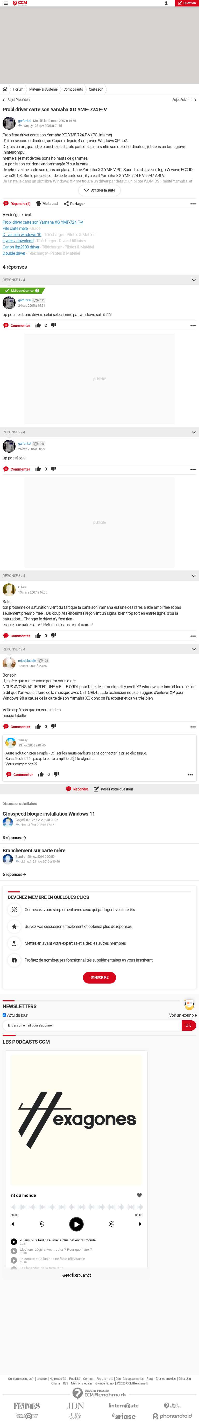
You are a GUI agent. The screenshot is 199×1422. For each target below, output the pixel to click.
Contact (88, 1379)
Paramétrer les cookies (160, 1379)
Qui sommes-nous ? (21, 1379)
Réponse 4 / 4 (14, 649)
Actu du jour (16, 1015)
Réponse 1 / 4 (14, 280)
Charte (55, 1383)
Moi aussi (50, 204)
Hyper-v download (18, 240)
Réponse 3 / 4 (14, 576)
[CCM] (20, 3)
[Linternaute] (124, 1405)
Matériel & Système (43, 89)
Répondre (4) (20, 204)
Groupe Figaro (104, 1383)
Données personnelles (130, 1379)
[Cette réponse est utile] (38, 325)
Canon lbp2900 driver (21, 247)
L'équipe (41, 1379)
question (189, 3)
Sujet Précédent (19, 100)
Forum (18, 89)
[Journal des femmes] (27, 1406)
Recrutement (104, 1379)
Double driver (14, 253)
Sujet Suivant (182, 100)
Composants (73, 89)
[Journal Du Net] (75, 1406)
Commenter (20, 326)
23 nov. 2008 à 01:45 (48, 126)
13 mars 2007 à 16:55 (32, 592)
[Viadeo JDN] (75, 1416)
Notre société (57, 1379)
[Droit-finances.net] (172, 1406)
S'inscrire (99, 977)
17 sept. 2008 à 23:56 (32, 666)
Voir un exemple (183, 1015)
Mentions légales (82, 1383)
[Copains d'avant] (27, 1416)
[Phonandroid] (172, 1416)
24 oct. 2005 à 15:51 (31, 305)
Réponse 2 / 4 (14, 432)
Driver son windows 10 (22, 234)
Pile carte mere (15, 228)
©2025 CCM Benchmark (132, 1383)
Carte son (96, 89)
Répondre (80, 789)
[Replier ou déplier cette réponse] (194, 280)
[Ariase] (124, 1416)
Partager (77, 204)
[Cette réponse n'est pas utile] (53, 325)
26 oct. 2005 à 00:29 (31, 449)
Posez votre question (116, 789)
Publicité (74, 1379)
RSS (65, 1383)
